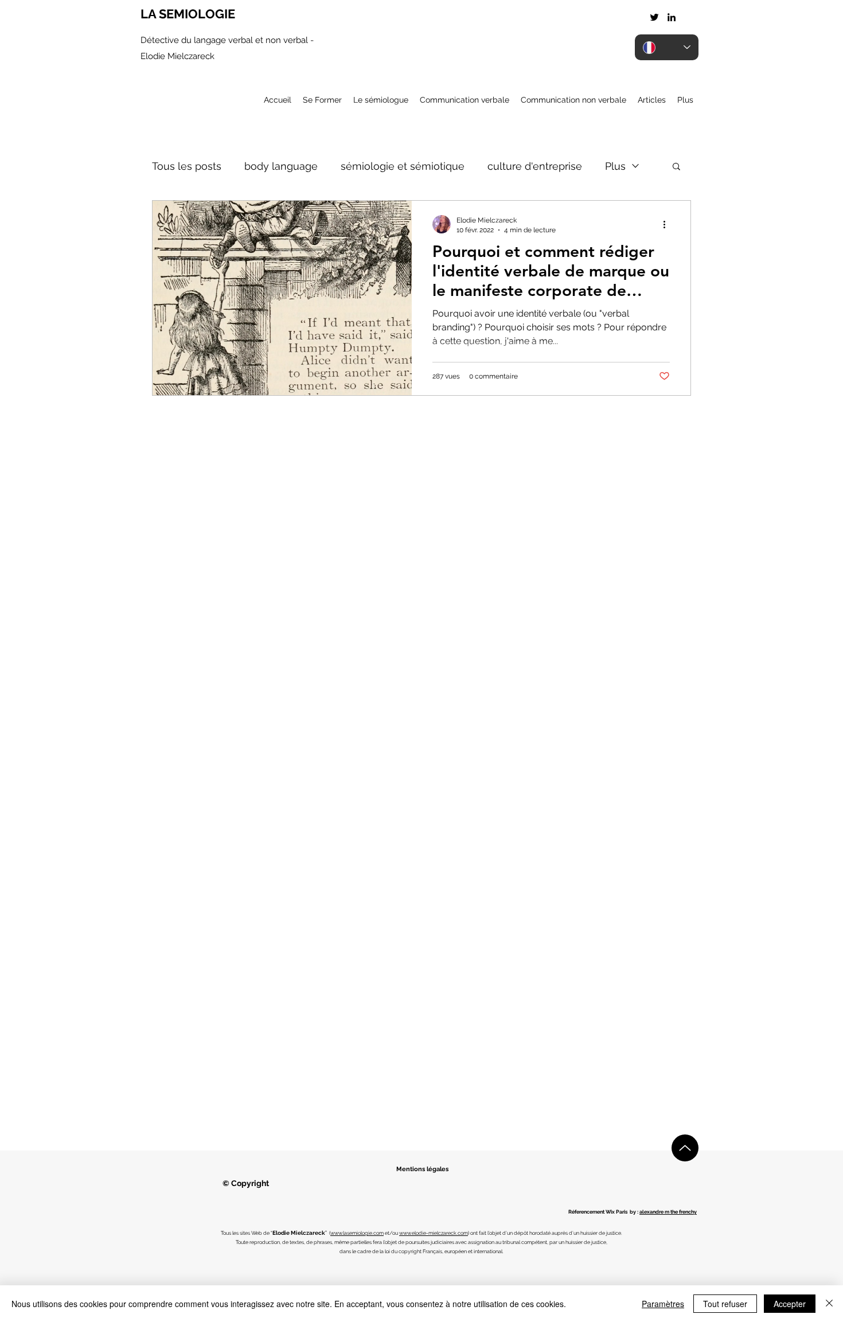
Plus (615, 166)
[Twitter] (654, 17)
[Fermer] (829, 1303)
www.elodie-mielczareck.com (433, 1233)
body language (281, 166)
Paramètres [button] (663, 1303)
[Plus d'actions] (668, 224)
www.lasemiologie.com (357, 1233)
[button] (676, 167)
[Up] (685, 1147)
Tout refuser (725, 1303)
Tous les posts (186, 166)
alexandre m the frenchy (668, 1212)
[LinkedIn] (671, 17)
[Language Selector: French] (666, 47)
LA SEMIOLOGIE (187, 13)
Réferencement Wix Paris (597, 1212)
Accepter (790, 1303)
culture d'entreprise (534, 166)
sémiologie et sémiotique (403, 166)
